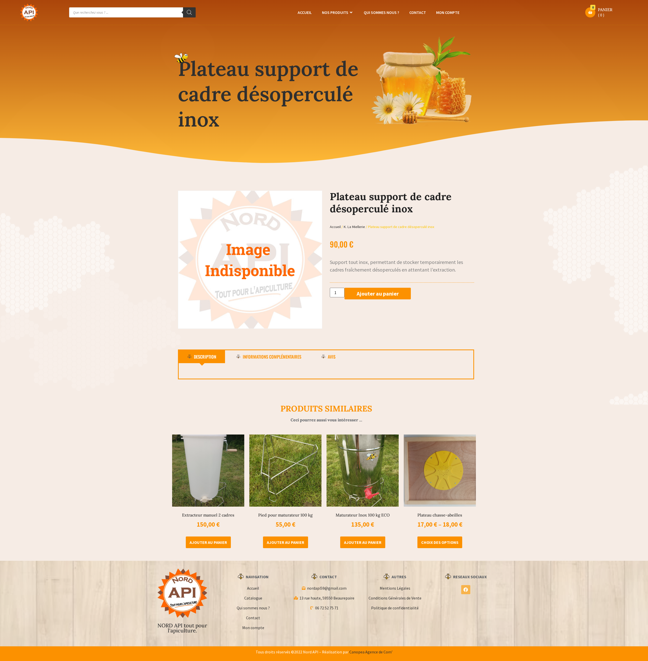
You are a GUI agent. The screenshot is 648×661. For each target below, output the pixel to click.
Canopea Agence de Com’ (371, 651)
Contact (417, 12)
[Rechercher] (189, 12)
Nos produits (335, 12)
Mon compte (447, 12)
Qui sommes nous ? (381, 12)
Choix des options (439, 542)
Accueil (305, 12)
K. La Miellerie (354, 226)
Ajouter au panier (378, 293)
